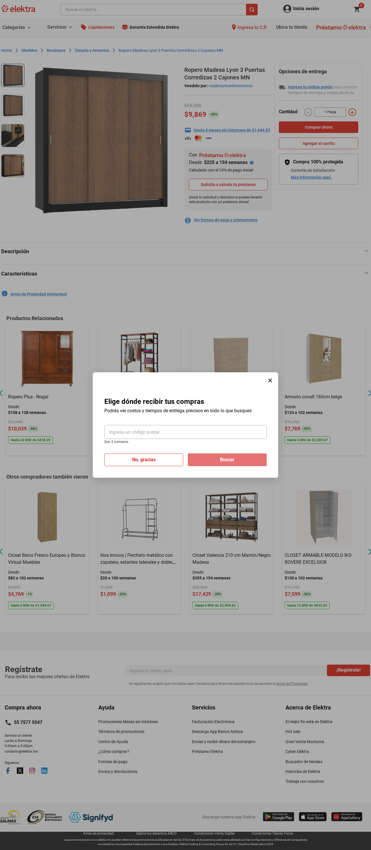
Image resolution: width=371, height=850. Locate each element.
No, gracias (144, 459)
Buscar (227, 459)
